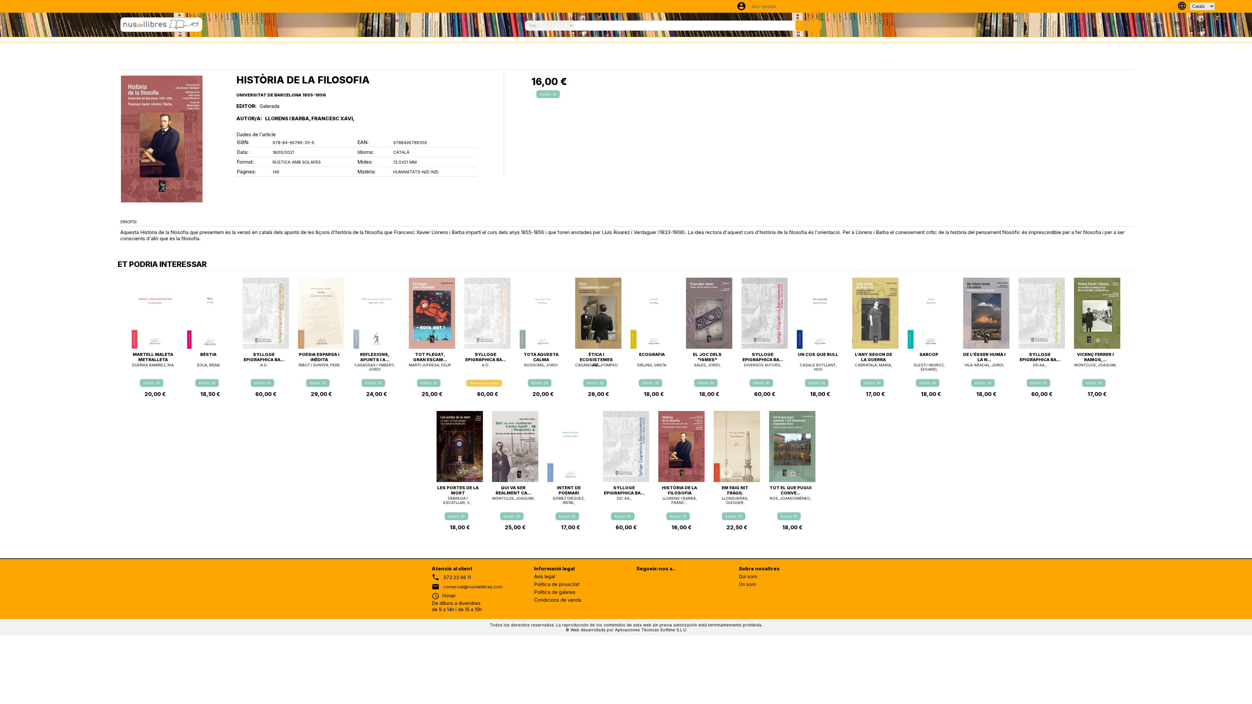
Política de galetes (554, 592)
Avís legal (544, 576)
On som (747, 584)
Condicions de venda (557, 600)
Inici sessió (764, 6)
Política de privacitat (556, 584)
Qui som (748, 576)
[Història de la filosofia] (161, 139)
